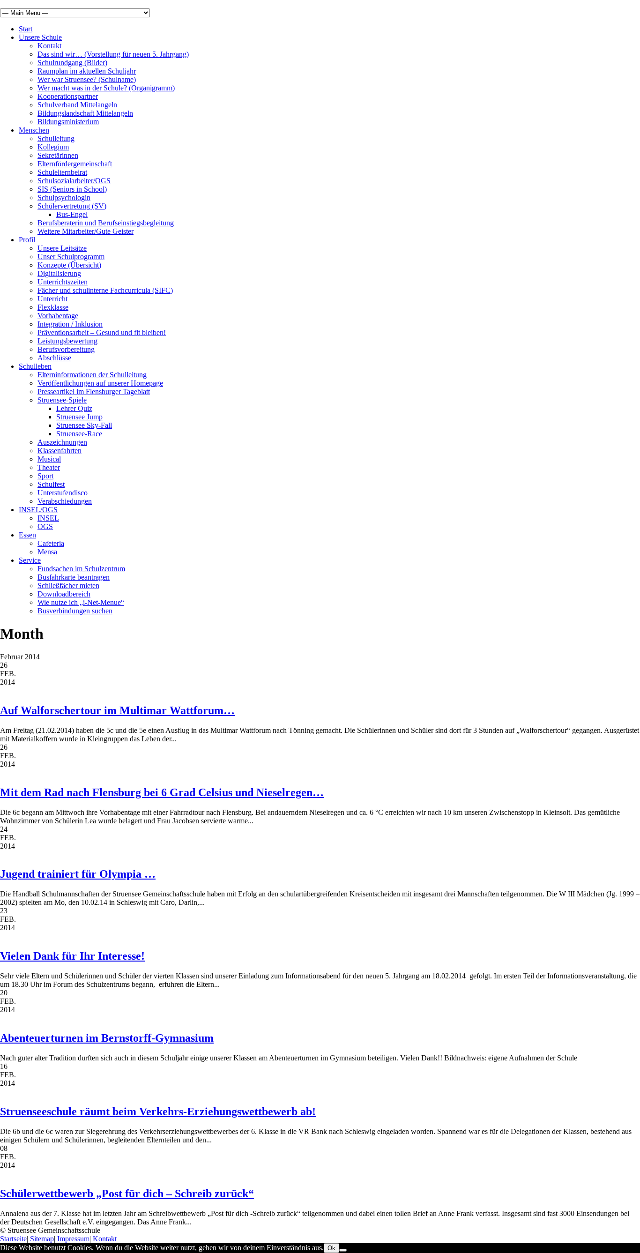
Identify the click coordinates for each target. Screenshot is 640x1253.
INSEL (48, 518)
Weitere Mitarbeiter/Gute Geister (85, 231)
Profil (27, 240)
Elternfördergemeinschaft (74, 164)
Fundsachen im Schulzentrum (81, 569)
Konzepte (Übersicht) (69, 265)
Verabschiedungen (64, 501)
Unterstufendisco (62, 493)
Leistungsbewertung (67, 341)
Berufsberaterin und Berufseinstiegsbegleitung (105, 223)
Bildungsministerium (68, 122)
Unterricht (52, 299)
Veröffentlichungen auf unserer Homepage (100, 383)
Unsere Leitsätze (62, 248)
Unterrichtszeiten (62, 282)
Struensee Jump (79, 417)
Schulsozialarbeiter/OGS (74, 181)
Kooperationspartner (67, 96)
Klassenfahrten (59, 451)
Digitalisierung (59, 273)
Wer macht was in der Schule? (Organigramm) (106, 88)
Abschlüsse (54, 358)
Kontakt (49, 46)
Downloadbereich (63, 594)
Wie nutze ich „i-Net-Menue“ (80, 602)
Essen (27, 535)
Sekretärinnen (57, 155)
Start (25, 29)
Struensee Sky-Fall (84, 425)
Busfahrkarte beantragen (73, 577)
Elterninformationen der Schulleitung (92, 375)
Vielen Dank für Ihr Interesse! (72, 956)
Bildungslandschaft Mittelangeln (85, 113)
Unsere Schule (40, 37)
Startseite (13, 1239)
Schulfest (51, 484)
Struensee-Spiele (62, 400)
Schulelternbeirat (62, 172)
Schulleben (35, 366)
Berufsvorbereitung (66, 349)
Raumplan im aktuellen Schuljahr (86, 71)
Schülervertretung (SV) (71, 206)
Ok (331, 1248)
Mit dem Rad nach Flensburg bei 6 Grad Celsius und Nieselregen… (162, 792)
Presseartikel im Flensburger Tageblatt (93, 391)
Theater (48, 467)
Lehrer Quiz (74, 408)
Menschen (34, 130)
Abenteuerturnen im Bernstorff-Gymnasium (107, 1038)
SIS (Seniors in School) (72, 189)
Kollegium (53, 147)
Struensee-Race (79, 434)
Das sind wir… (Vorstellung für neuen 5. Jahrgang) (113, 54)
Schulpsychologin (63, 197)
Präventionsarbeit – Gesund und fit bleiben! (101, 332)
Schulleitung (55, 138)
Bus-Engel (72, 214)
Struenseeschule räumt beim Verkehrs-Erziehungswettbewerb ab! (158, 1111)
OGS (45, 526)
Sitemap (42, 1239)
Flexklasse (52, 307)
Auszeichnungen (62, 442)
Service (30, 560)
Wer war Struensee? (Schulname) (86, 79)
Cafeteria (50, 543)
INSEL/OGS (38, 510)
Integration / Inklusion (70, 324)
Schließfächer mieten (68, 585)
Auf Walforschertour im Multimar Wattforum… (117, 710)
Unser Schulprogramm (70, 257)
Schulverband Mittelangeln (77, 105)
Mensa (47, 552)
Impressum (73, 1239)
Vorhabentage (57, 316)
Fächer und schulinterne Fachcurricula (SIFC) (105, 290)
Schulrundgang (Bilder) (72, 63)
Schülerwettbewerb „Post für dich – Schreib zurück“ (127, 1193)
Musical (49, 459)
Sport (45, 476)
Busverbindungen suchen (74, 611)
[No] (343, 1250)
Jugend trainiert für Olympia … (78, 874)
